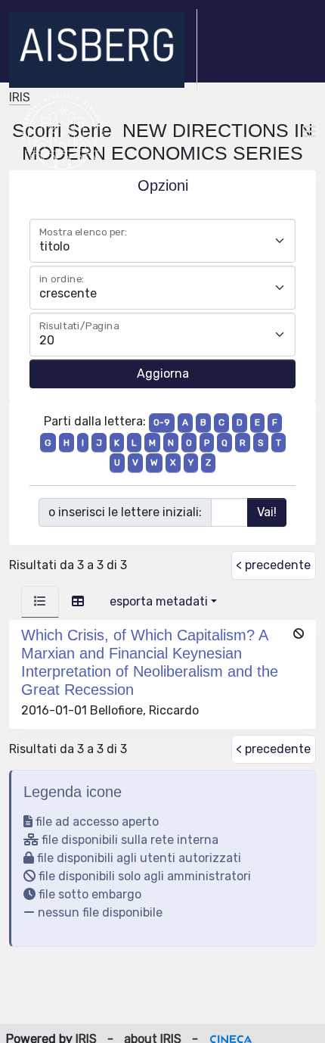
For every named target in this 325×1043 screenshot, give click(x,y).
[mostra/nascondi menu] (309, 131)
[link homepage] (103, 50)
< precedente (273, 565)
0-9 (161, 422)
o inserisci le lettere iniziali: (125, 512)
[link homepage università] (62, 132)
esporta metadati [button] (159, 601)
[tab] (40, 602)
